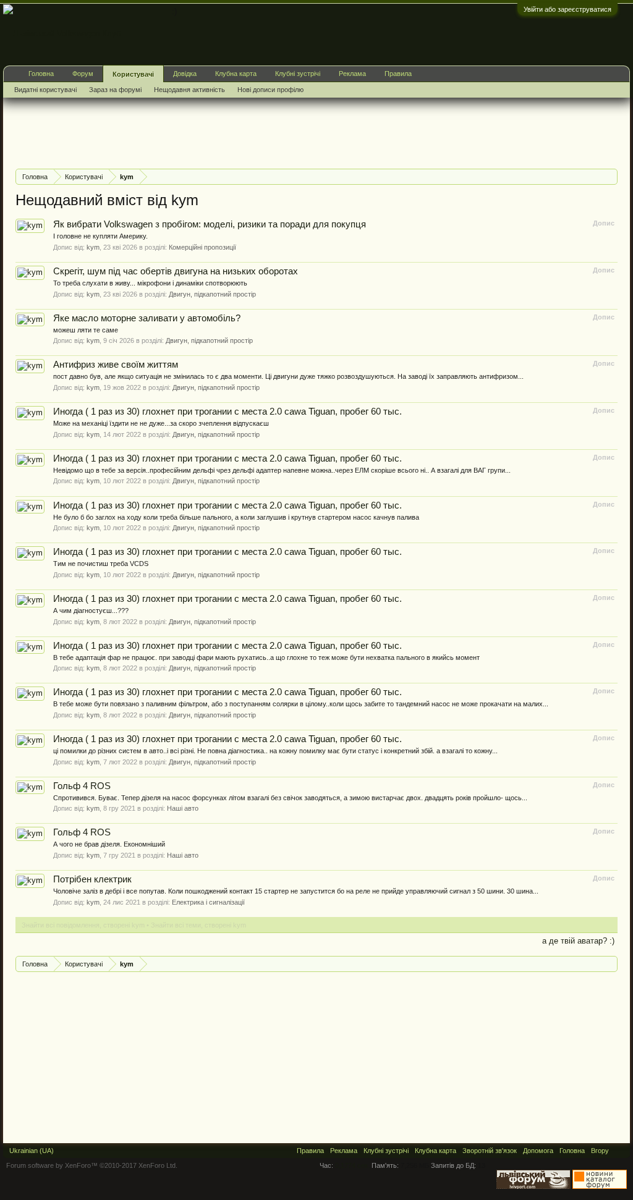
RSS (619, 1150)
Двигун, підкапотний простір (212, 294)
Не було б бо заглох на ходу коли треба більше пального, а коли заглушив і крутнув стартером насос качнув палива (236, 517)
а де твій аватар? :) (578, 940)
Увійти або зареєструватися (567, 9)
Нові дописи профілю (270, 89)
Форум (82, 73)
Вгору (600, 1150)
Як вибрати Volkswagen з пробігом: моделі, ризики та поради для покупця (209, 224)
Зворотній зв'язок (489, 1150)
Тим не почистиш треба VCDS (100, 563)
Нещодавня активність (189, 89)
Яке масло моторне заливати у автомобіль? (146, 318)
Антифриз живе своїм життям (115, 365)
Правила (398, 73)
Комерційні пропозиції (202, 247)
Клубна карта (236, 73)
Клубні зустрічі (297, 73)
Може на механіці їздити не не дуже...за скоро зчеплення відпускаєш (161, 423)
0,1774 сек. (352, 1165)
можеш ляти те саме (85, 330)
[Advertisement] (240, 131)
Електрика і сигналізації (208, 902)
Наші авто (182, 808)
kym (93, 247)
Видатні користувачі (45, 89)
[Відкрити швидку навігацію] (610, 176)
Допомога (538, 1150)
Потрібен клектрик (92, 879)
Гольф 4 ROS (82, 786)
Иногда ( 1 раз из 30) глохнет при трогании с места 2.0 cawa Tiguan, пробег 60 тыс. (227, 411)
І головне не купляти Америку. (100, 236)
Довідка (185, 73)
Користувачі (133, 74)
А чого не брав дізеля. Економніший (109, 844)
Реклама (352, 73)
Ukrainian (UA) (31, 1150)
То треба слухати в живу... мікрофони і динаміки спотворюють (150, 283)
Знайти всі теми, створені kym (198, 925)
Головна (41, 73)
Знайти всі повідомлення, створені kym (83, 925)
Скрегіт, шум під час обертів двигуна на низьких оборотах (175, 271)
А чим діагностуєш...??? (91, 610)
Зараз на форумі (115, 89)
